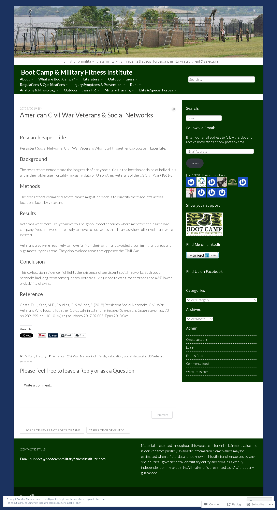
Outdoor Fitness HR (80, 90)
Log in (190, 347)
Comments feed (197, 363)
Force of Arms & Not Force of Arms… (52, 430)
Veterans (26, 362)
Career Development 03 (108, 430)
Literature (91, 79)
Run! (134, 84)
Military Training (117, 90)
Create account (196, 339)
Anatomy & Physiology (37, 90)
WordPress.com (197, 372)
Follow (195, 163)
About (25, 79)
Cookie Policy (74, 502)
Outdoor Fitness (121, 79)
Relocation (114, 356)
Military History (35, 356)
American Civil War (66, 356)
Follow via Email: (200, 127)
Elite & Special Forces (156, 90)
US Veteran (155, 356)
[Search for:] (221, 79)
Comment (162, 415)
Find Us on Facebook (204, 271)
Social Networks (134, 356)
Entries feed (194, 356)
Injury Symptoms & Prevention (97, 84)
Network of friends (93, 356)
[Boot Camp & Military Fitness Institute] (138, 32)
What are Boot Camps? (56, 79)
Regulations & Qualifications (42, 84)
